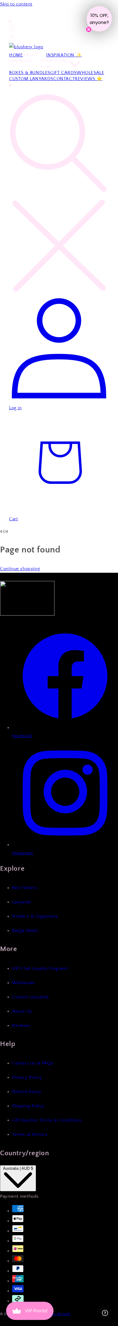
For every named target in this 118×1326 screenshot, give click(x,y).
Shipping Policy (28, 1105)
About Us (22, 1011)
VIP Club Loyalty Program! (40, 968)
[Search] (59, 188)
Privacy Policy (27, 1077)
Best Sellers (24, 887)
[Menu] (12, 30)
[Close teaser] (89, 29)
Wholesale (23, 982)
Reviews (21, 1025)
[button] (99, 19)
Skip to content (16, 4)
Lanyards (21, 902)
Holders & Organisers (35, 916)
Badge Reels (25, 930)
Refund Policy (26, 1091)
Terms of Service (30, 1134)
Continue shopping (20, 568)
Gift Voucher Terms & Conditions (47, 1120)
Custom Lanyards (30, 997)
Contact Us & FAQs (32, 1063)
